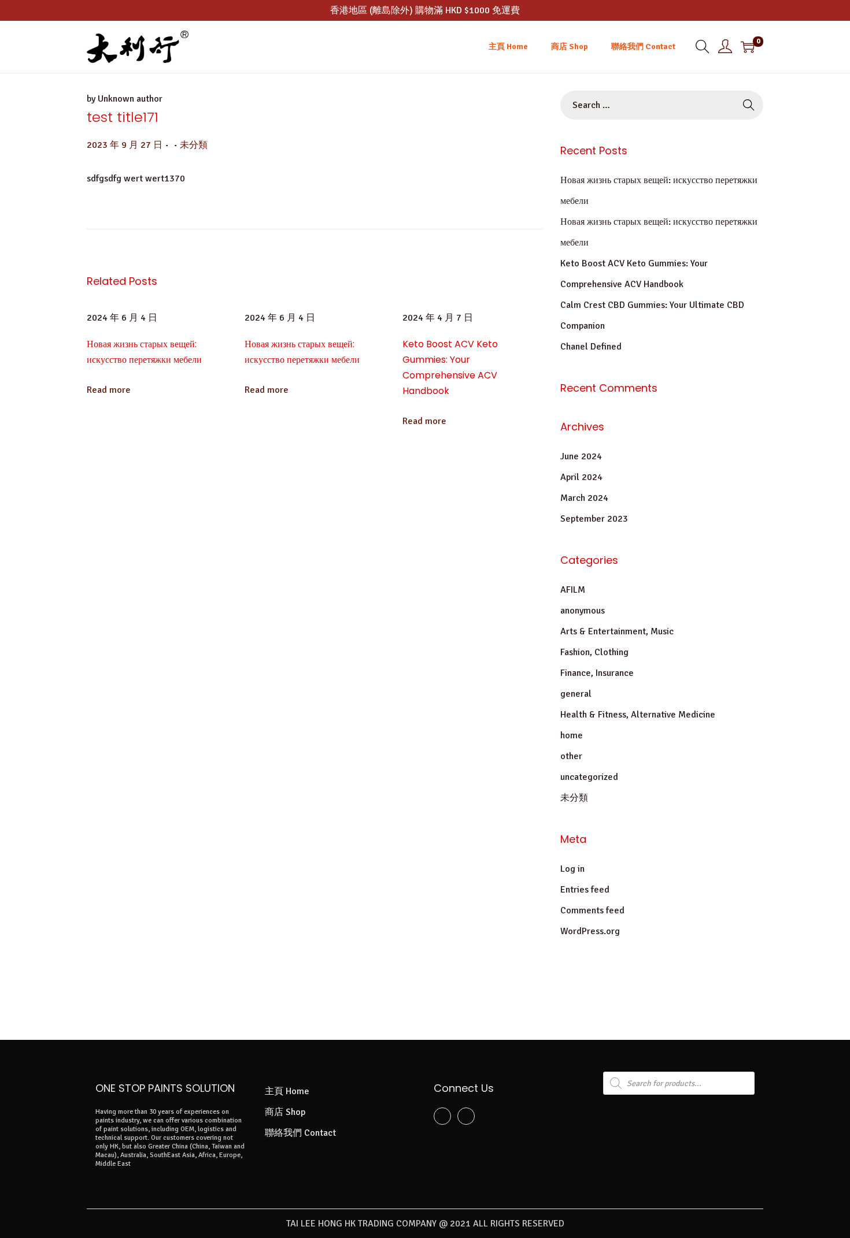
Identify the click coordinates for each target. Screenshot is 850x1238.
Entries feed (584, 889)
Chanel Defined (591, 346)
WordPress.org (590, 931)
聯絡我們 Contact (300, 1133)
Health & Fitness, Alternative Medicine (637, 714)
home (571, 735)
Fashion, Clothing (594, 652)
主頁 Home (287, 1091)
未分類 (194, 145)
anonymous (582, 610)
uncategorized (589, 777)
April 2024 (581, 477)
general (576, 694)
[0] (748, 47)
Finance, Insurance (597, 673)
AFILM (572, 590)
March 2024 (584, 498)
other (571, 756)
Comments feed (592, 910)
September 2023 (594, 519)
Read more (109, 390)
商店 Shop (285, 1112)
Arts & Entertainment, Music (617, 631)
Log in (572, 869)
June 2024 (581, 456)
